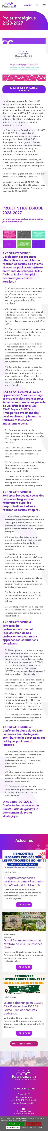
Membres (7, 875)
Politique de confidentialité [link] (32, 1127)
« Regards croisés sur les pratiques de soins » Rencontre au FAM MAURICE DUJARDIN (24, 881)
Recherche (37, 5)
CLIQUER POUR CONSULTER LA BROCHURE (24, 89)
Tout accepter (16, 1124)
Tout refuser (34, 1124)
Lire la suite (24, 905)
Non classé (7, 937)
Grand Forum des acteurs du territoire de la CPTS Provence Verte (23, 944)
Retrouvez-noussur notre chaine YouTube (24, 1112)
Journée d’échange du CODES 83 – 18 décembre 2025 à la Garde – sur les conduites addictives (23, 1008)
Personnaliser (13, 1128)
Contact (28, 5)
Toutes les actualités (24, 1044)
